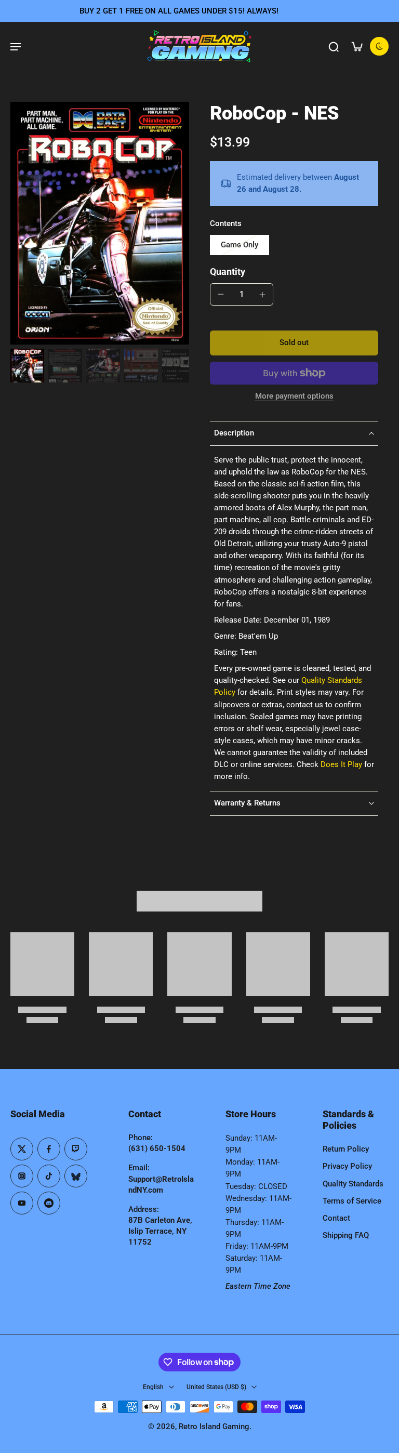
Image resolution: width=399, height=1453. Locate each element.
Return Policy (346, 1149)
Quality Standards (353, 1183)
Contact (336, 1218)
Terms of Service (352, 1201)
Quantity (227, 272)
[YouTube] (21, 1203)
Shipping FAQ (346, 1235)
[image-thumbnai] (27, 365)
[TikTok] (48, 1176)
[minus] (220, 294)
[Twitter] (21, 1149)
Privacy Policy (347, 1166)
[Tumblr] (75, 1176)
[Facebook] (48, 1149)
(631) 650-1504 (156, 1148)
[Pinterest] (75, 1149)
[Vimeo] (48, 1203)
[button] (294, 343)
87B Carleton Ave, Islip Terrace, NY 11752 (160, 1231)
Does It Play (341, 764)
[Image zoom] (99, 223)
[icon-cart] (356, 46)
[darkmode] (379, 46)
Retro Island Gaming (214, 1426)
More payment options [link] (294, 396)
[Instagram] (21, 1176)
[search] (333, 46)
